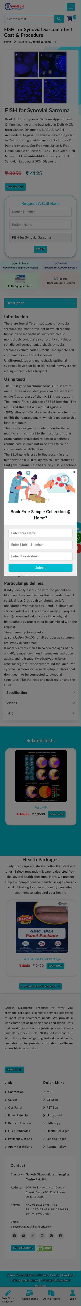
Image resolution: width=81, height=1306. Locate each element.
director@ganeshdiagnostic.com (31, 1226)
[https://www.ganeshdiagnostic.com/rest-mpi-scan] (40, 776)
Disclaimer (30, 1280)
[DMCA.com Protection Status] (44, 1247)
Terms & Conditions (21, 1275)
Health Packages (58, 1131)
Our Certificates (19, 1131)
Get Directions (23, 1248)
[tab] (40, 303)
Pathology (53, 1123)
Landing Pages (56, 1139)
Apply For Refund (20, 1146)
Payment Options (20, 1139)
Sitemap (47, 1280)
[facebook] (14, 1236)
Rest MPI (40, 807)
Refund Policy (56, 1146)
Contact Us (14, 1070)
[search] (59, 19)
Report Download (20, 1123)
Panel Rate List (18, 1115)
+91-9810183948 (38, 1204)
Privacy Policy (48, 1275)
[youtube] (42, 1236)
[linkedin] (60, 1236)
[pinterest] (51, 1236)
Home (8, 42)
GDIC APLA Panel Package (40, 959)
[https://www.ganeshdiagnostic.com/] (20, 6)
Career (12, 1099)
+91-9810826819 (56, 1209)
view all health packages (38, 986)
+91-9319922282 (38, 1214)
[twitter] (23, 1236)
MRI (49, 1092)
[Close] (58, 25)
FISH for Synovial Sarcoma (35, 42)
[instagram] (33, 1236)
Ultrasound (54, 1115)
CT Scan (52, 1099)
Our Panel (15, 1107)
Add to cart (15, 187)
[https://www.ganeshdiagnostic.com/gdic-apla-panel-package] (40, 927)
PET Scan (53, 1107)
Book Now (56, 814)
